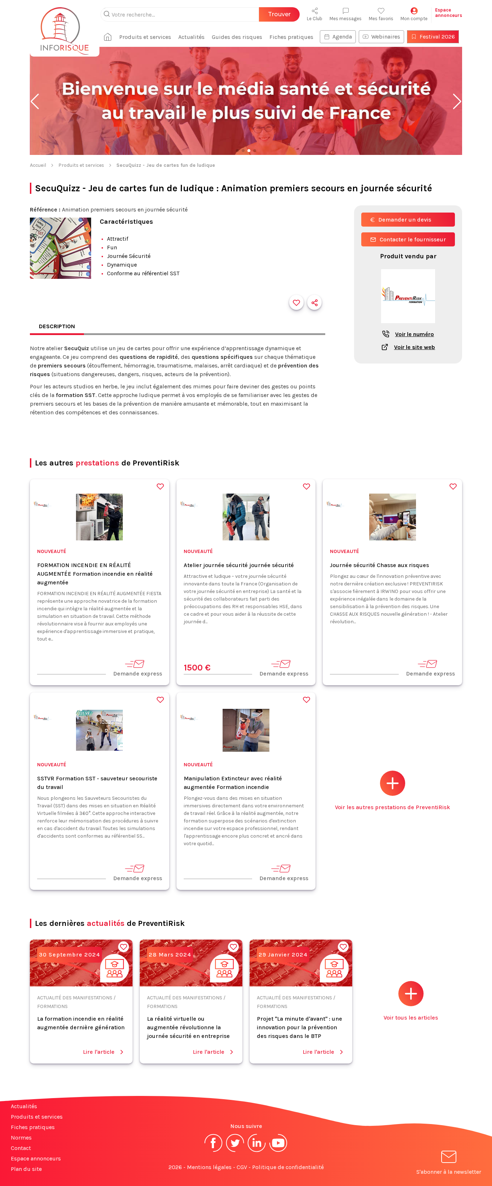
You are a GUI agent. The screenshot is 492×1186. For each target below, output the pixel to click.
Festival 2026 (437, 36)
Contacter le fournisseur (413, 239)
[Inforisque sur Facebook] (213, 1151)
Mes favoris (381, 18)
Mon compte (414, 18)
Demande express (137, 673)
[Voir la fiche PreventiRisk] (408, 327)
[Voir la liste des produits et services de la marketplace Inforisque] (246, 101)
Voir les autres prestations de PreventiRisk (392, 807)
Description (57, 326)
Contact (21, 1148)
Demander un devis (404, 219)
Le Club (314, 18)
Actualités (191, 37)
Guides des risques (237, 37)
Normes (21, 1137)
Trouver (279, 14)
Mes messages (346, 18)
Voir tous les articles (411, 1017)
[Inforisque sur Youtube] (278, 1151)
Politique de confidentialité (288, 1167)
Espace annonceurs (36, 1158)
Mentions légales (209, 1167)
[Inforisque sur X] (235, 1151)
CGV (242, 1167)
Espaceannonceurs (448, 12)
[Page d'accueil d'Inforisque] (64, 27)
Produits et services (145, 37)
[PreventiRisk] (42, 505)
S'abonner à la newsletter (448, 1171)
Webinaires (385, 36)
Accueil (38, 165)
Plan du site (26, 1168)
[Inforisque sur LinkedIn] (257, 1151)
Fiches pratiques (291, 37)
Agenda (342, 36)
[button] (35, 102)
